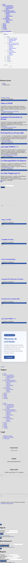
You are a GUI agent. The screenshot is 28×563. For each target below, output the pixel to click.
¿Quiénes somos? (10, 7)
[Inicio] (5, 34)
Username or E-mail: (4, 544)
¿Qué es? (8, 14)
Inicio (4, 4)
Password (2, 532)
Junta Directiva (9, 8)
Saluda (7, 9)
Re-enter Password (4, 559)
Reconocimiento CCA (11, 12)
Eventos (5, 27)
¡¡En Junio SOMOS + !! (9, 147)
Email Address (3, 556)
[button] (14, 400)
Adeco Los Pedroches (8, 5)
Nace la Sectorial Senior (8, 259)
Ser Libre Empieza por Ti (10, 173)
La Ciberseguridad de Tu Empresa (13, 161)
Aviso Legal (6, 438)
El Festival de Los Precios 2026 (12, 133)
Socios (4, 23)
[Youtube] (14, 508)
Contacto (5, 29)
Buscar (2, 187)
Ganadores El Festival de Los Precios (12, 279)
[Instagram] (6, 508)
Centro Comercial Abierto (9, 10)
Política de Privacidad (8, 437)
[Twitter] (10, 508)
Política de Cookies (8, 436)
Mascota (8, 13)
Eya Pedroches (6, 18)
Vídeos (4, 26)
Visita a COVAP (7, 103)
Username (2, 530)
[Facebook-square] (2, 508)
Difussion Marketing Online (7, 503)
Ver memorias (9, 357)
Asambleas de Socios (7, 239)
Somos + (5, 25)
